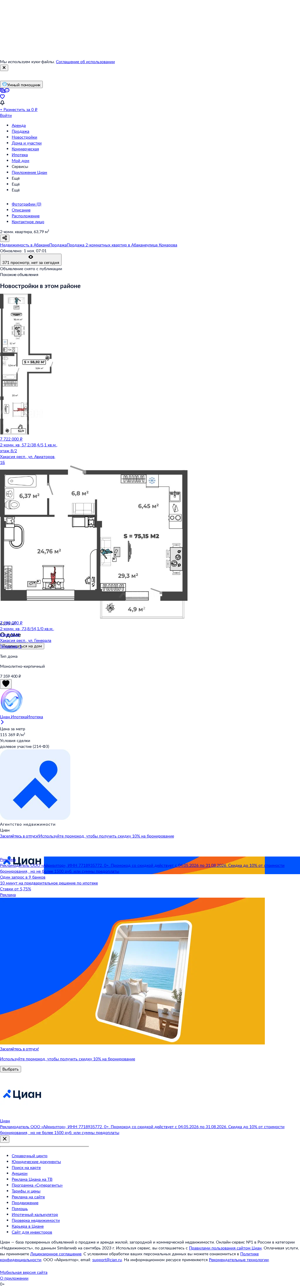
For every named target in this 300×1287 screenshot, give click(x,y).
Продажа (20, 131)
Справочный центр (29, 1155)
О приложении (14, 1278)
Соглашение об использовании (85, 61)
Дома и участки (27, 143)
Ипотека (20, 154)
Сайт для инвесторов (32, 1232)
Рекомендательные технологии (239, 1259)
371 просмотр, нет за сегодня (30, 262)
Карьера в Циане (28, 1226)
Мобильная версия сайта (23, 1272)
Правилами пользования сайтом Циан (225, 1248)
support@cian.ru (107, 1259)
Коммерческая (25, 149)
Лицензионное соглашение (55, 1253)
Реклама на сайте (28, 1196)
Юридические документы (36, 1161)
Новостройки (24, 137)
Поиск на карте (26, 1167)
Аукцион (20, 1173)
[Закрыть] (4, 68)
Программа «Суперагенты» (37, 1185)
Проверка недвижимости (36, 1220)
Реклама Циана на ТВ (32, 1179)
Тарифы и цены (26, 1191)
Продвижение (25, 1202)
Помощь (20, 1208)
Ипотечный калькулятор (35, 1214)
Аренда (19, 125)
